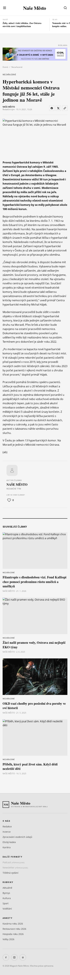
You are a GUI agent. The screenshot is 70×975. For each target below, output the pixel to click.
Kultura (7, 898)
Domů (5, 67)
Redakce (7, 826)
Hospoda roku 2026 (13, 934)
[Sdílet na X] (58, 108)
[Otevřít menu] (4, 8)
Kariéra (7, 847)
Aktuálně (7, 887)
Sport (5, 903)
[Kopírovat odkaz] (64, 108)
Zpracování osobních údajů (17, 836)
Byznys (6, 893)
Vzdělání (7, 908)
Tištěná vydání (10, 872)
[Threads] (23, 957)
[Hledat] (65, 8)
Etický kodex (9, 842)
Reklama (62, 45)
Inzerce (7, 831)
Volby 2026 (8, 939)
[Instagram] (14, 957)
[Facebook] (6, 957)
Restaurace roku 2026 (14, 928)
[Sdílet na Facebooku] (51, 108)
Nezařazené (16, 67)
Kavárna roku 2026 (13, 923)
